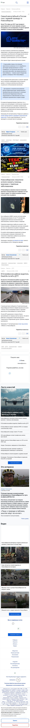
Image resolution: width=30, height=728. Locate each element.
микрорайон (23, 140)
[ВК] (19, 127)
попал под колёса (23, 324)
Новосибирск (5, 141)
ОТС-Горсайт (16, 135)
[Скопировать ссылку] (27, 127)
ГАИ (3, 346)
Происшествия (15, 174)
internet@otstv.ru (22, 363)
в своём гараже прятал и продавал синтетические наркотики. (14, 115)
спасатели (19, 263)
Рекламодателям (15, 663)
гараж (3, 140)
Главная (3, 9)
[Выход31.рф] (15, 164)
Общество (15, 651)
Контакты (15, 665)
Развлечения (15, 656)
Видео (15, 646)
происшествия (12, 263)
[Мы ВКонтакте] (15, 149)
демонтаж (8, 140)
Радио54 (15, 661)
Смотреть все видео (15, 614)
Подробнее (15, 725)
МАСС (25, 263)
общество (4, 263)
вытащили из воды (18, 240)
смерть (20, 346)
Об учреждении (15, 667)
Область (15, 644)
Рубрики (15, 640)
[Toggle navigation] (27, 2)
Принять (15, 720)
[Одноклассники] (23, 127)
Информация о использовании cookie (15, 685)
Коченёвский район (7, 348)
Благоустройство (16, 9)
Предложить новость (15, 634)
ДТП (13, 268)
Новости (8, 9)
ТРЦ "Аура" (16, 140)
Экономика (15, 654)
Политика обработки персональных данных (15, 683)
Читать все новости (15, 462)
